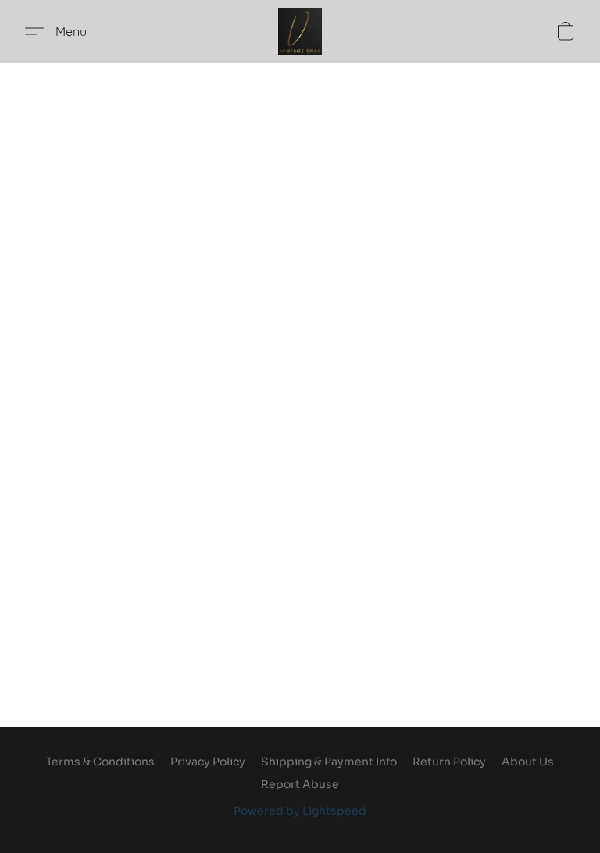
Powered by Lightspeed (300, 811)
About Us (528, 761)
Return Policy (449, 761)
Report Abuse (300, 784)
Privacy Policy (207, 761)
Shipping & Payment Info (329, 761)
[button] (300, 31)
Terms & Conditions (100, 761)
